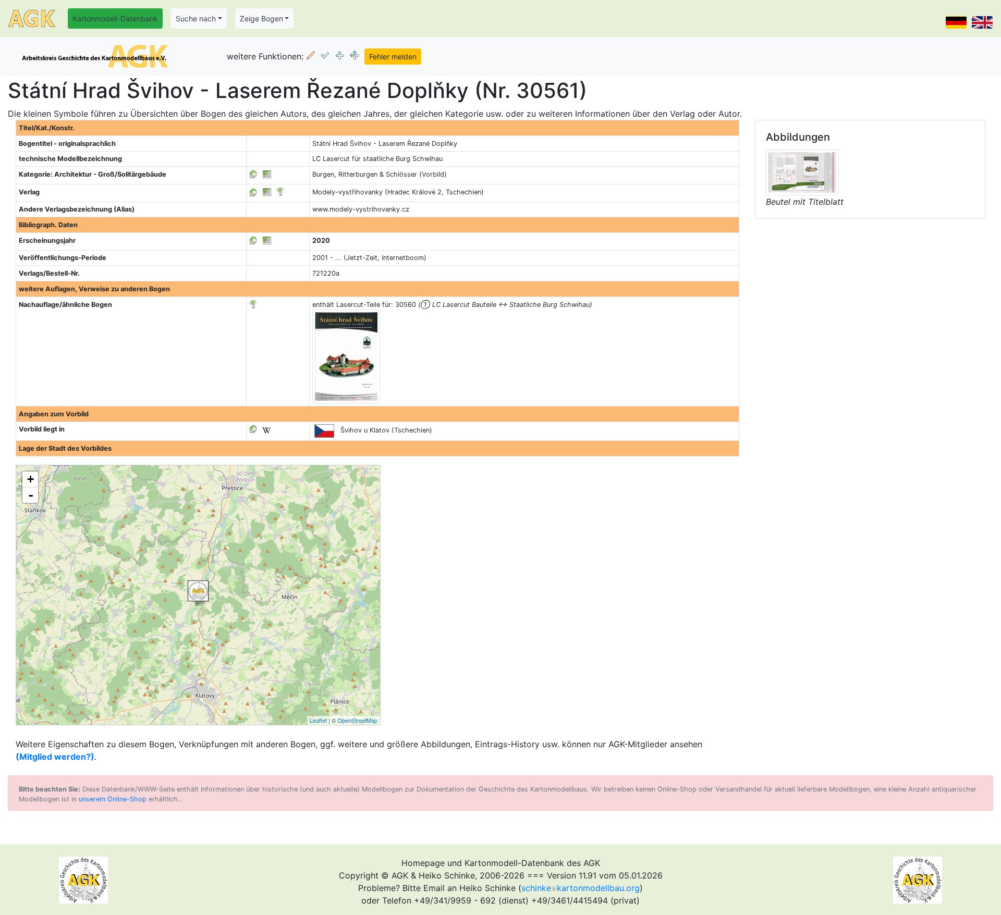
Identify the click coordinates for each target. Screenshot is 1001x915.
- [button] (30, 495)
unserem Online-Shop (113, 799)
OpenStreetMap (357, 720)
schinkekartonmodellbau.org (580, 888)
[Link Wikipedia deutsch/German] (266, 429)
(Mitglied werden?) (55, 756)
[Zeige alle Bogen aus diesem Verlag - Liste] (253, 192)
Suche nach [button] (196, 18)
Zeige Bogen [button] (261, 18)
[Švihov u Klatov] (198, 590)
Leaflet (318, 720)
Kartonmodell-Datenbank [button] (115, 18)
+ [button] (30, 479)
